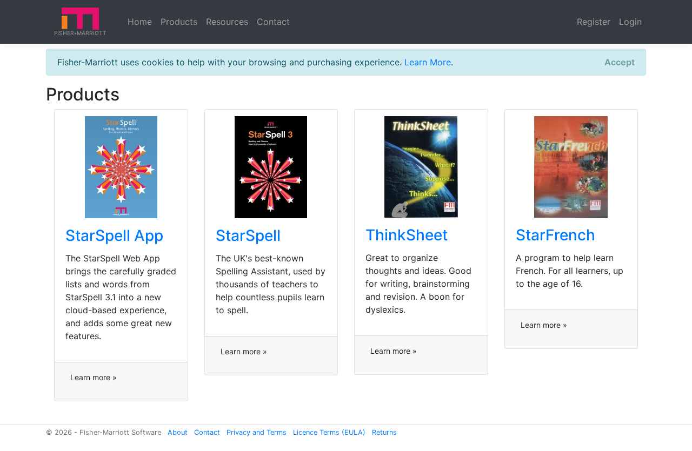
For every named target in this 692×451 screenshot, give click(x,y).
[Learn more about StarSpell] (271, 166)
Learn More (427, 62)
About (178, 432)
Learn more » (93, 377)
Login (630, 21)
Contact (273, 21)
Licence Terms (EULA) (329, 432)
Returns (384, 432)
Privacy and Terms (257, 432)
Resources (227, 21)
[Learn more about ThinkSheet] (421, 166)
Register (593, 21)
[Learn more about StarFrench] (571, 166)
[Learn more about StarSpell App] (121, 166)
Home (140, 21)
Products (179, 21)
